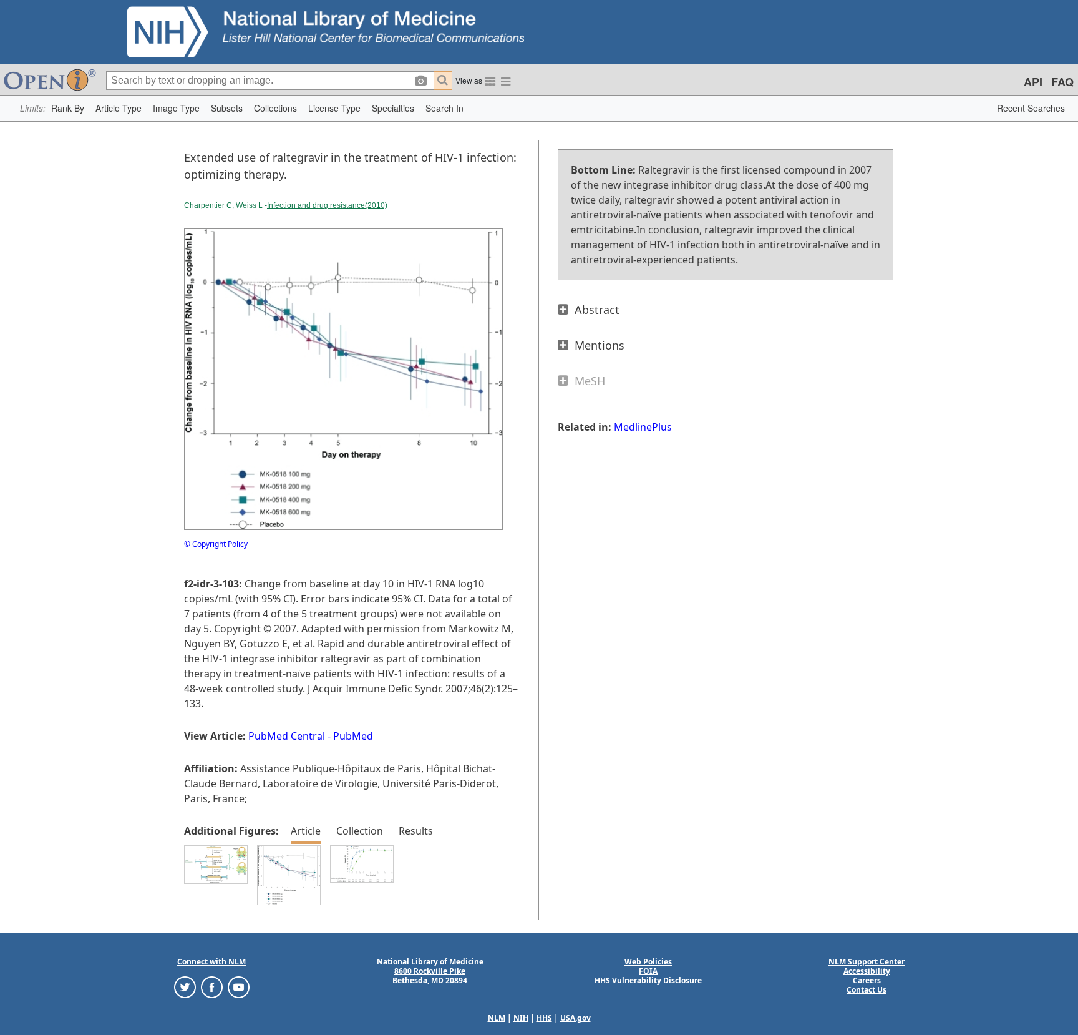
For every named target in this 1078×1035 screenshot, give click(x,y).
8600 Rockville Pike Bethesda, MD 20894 (429, 976)
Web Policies (648, 961)
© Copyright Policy (216, 544)
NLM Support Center (866, 961)
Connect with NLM (211, 961)
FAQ (1062, 82)
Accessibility (866, 971)
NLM (496, 1018)
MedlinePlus (643, 427)
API (1033, 82)
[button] (68, 108)
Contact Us (866, 989)
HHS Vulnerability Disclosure (648, 980)
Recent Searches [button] (1031, 108)
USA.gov (575, 1018)
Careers (867, 980)
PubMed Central (286, 736)
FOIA (648, 971)
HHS (544, 1018)
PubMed (353, 736)
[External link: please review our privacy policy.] (185, 986)
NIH (520, 1018)
